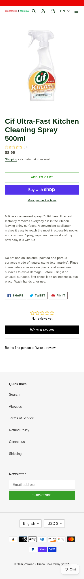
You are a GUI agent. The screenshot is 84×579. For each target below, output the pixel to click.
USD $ (52, 523)
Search (14, 394)
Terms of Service (21, 418)
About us (15, 406)
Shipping (11, 159)
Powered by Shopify (58, 564)
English (29, 523)
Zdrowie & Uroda (34, 564)
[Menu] (76, 11)
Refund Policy (19, 430)
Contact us (17, 442)
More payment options (42, 200)
